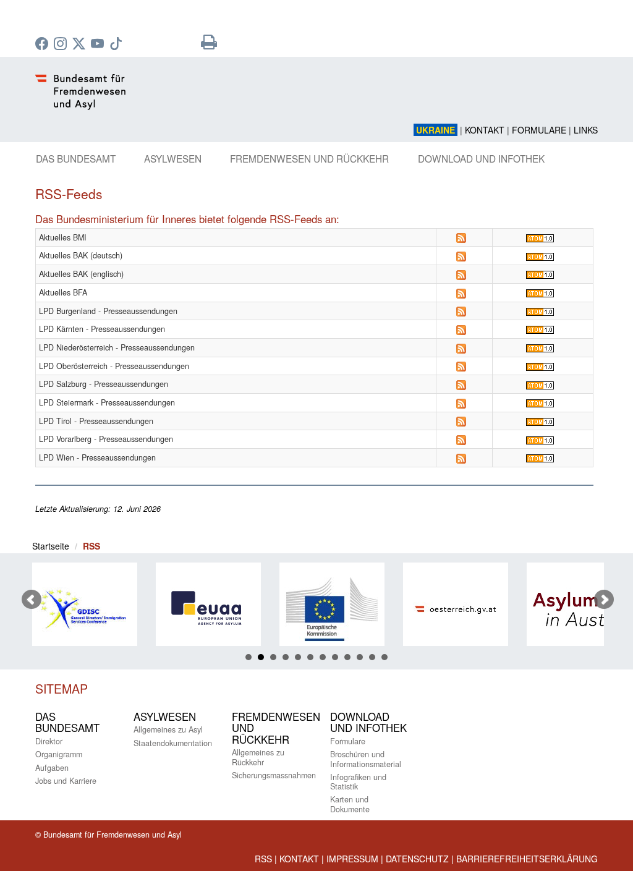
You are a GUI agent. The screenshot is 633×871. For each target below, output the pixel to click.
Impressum (352, 858)
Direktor (48, 741)
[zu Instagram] (62, 44)
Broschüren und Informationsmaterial (365, 759)
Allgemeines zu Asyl (168, 729)
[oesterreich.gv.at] (447, 609)
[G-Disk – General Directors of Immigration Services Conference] (76, 609)
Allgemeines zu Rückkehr (258, 757)
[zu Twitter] (80, 44)
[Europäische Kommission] (323, 609)
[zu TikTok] (117, 44)
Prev (31, 600)
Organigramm (58, 754)
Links (586, 130)
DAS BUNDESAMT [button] (76, 158)
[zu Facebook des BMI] (43, 44)
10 (360, 657)
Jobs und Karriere (65, 780)
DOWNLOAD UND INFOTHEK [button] (481, 158)
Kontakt (484, 130)
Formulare (539, 130)
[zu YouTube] (99, 44)
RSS (263, 858)
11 (372, 657)
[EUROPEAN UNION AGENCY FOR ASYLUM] (200, 609)
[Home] (316, 99)
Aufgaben (52, 767)
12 (384, 657)
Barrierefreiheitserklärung (527, 858)
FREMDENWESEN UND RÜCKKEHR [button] (309, 158)
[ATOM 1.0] (540, 237)
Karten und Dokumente (350, 804)
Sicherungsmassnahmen (274, 775)
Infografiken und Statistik (358, 781)
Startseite (50, 546)
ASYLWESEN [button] (173, 158)
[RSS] (461, 237)
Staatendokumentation (173, 743)
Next (604, 600)
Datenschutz (417, 858)
